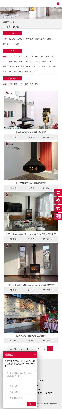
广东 (21, 56)
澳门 (31, 71)
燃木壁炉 (12, 39)
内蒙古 (37, 61)
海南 (54, 66)
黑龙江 (5, 66)
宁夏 (44, 66)
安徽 (47, 56)
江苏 (31, 56)
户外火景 (15, 44)
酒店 (15, 84)
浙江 (26, 56)
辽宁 (12, 66)
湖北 (49, 61)
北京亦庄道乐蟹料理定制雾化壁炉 (31, 335)
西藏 (5, 71)
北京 (10, 56)
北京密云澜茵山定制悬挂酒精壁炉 (31, 183)
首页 (7, 22)
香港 (26, 71)
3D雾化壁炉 (39, 39)
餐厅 (31, 84)
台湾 (21, 71)
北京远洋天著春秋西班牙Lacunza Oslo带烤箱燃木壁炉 (31, 233)
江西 (38, 66)
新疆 (15, 71)
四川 (5, 61)
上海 (15, 56)
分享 (14, 137)
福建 (10, 61)
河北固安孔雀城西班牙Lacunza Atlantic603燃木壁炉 (31, 284)
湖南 (44, 61)
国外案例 (15, 26)
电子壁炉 (49, 39)
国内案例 (6, 26)
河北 (21, 61)
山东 (53, 56)
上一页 (13, 348)
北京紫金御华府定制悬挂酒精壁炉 (31, 132)
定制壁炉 (6, 44)
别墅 (10, 84)
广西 (49, 66)
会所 (21, 84)
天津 (37, 56)
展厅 (26, 84)
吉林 (17, 66)
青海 (10, 71)
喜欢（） (50, 137)
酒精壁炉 (29, 39)
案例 (14, 22)
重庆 (42, 56)
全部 (5, 39)
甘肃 (33, 66)
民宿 (37, 84)
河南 (26, 61)
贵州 (22, 66)
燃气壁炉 (20, 39)
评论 (32, 137)
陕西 (28, 66)
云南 (15, 61)
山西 (31, 61)
